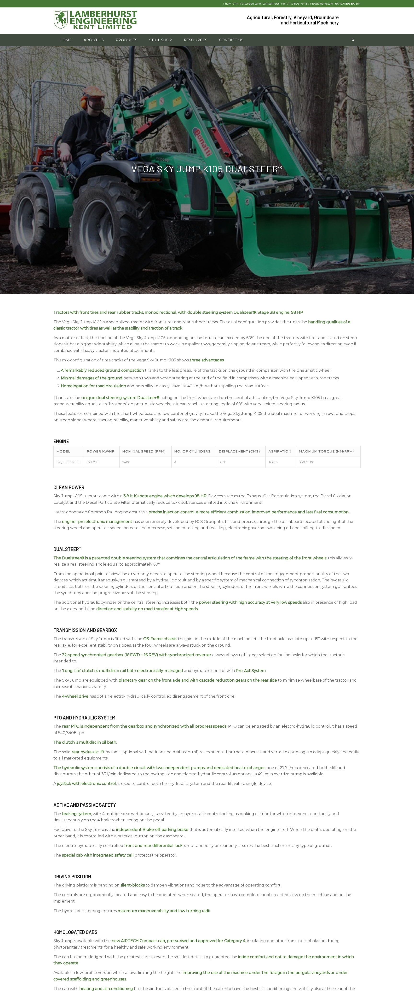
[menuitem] (65, 40)
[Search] (353, 40)
